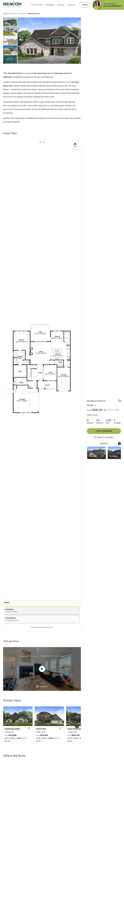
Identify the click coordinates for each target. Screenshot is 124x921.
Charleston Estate (12, 729)
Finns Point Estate (75, 729)
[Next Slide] (76, 40)
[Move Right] (119, 443)
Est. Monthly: (112, 410)
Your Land (90, 405)
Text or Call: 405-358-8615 (112, 6)
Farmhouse (113, 456)
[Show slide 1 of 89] (10, 22)
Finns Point (41, 729)
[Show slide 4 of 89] (10, 49)
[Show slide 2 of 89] (10, 31)
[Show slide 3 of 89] (10, 40)
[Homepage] (12, 5)
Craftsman (93, 456)
